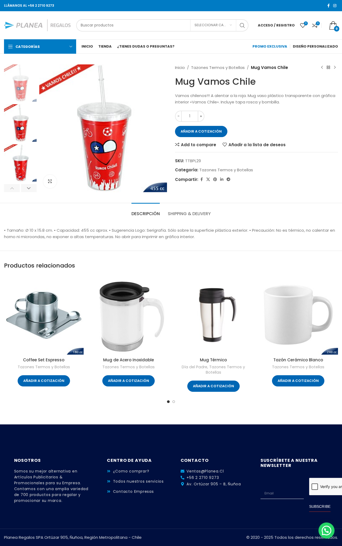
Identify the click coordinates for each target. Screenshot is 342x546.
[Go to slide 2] (173, 401)
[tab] (145, 211)
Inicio (180, 67)
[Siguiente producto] (335, 67)
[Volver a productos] (328, 67)
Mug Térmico (213, 360)
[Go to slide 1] (168, 401)
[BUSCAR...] (242, 25)
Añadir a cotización (201, 131)
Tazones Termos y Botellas (218, 67)
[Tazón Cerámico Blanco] (298, 315)
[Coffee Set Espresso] (44, 315)
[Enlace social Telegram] (228, 179)
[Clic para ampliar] (50, 181)
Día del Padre (194, 367)
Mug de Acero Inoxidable (128, 360)
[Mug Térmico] (213, 315)
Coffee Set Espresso (43, 360)
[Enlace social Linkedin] (222, 179)
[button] (12, 188)
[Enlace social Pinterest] (215, 179)
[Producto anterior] (322, 67)
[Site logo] (37, 25)
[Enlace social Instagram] (335, 5)
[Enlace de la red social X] (208, 179)
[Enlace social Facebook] (328, 5)
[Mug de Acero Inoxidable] (129, 315)
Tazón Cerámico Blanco (298, 360)
